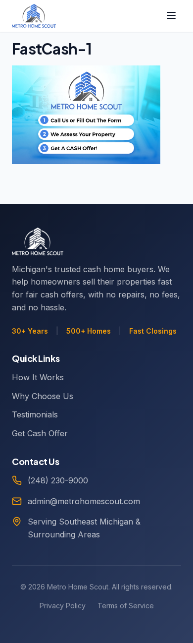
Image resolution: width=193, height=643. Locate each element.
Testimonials (35, 414)
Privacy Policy (63, 605)
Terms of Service (125, 605)
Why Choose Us (42, 396)
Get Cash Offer (40, 433)
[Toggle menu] (171, 16)
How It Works (38, 377)
